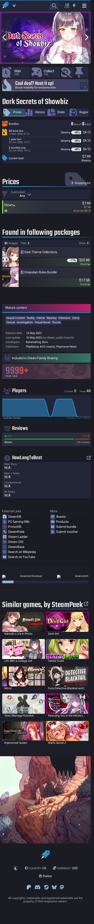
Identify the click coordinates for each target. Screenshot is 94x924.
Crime (75, 318)
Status (47, 876)
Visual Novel (42, 322)
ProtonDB (14, 526)
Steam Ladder (18, 537)
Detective (64, 318)
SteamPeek (16, 532)
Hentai (41, 318)
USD (67, 868)
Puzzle (56, 322)
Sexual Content (15, 318)
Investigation (25, 322)
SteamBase (16, 547)
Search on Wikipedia (22, 552)
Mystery (52, 318)
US (37, 868)
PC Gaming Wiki (19, 521)
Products (62, 521)
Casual (10, 322)
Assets (61, 516)
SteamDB (14, 516)
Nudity (31, 318)
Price (82, 243)
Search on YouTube (21, 557)
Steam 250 (15, 542)
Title (24, 243)
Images (13, 243)
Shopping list (82, 183)
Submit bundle (66, 526)
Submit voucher (67, 532)
